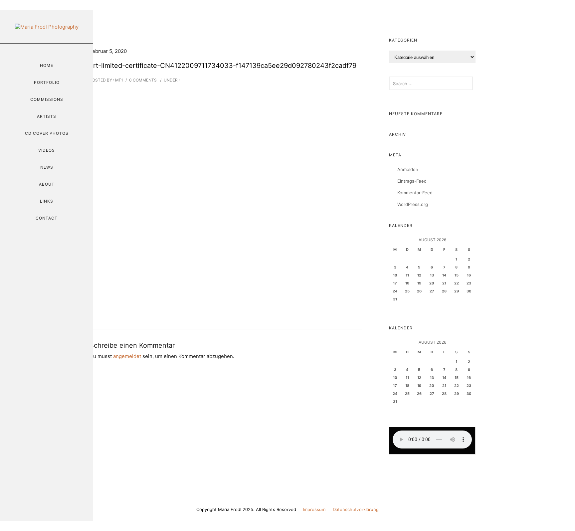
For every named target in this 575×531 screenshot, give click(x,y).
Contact (47, 218)
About (47, 184)
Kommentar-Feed (415, 192)
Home (46, 65)
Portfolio (47, 82)
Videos (46, 150)
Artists (46, 116)
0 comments (143, 80)
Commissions (46, 99)
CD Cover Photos (47, 133)
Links (46, 201)
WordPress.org (412, 204)
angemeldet (127, 356)
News (46, 167)
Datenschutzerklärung (356, 509)
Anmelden (407, 169)
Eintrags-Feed (412, 181)
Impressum (314, 509)
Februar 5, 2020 (108, 51)
